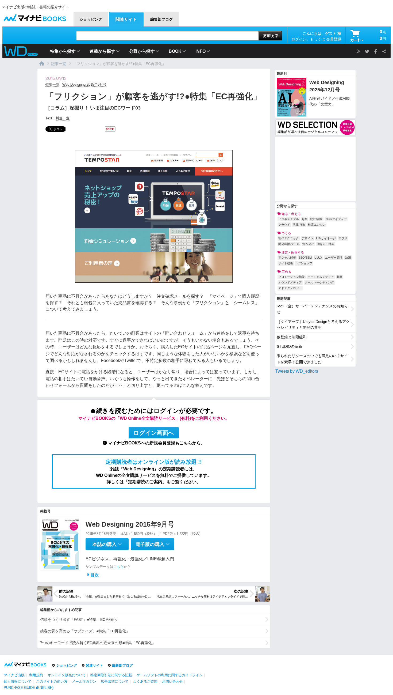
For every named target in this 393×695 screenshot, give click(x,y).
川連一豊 (63, 118)
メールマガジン (84, 681)
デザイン (307, 238)
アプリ (342, 238)
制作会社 (308, 243)
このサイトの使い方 (51, 681)
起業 (304, 219)
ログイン (298, 39)
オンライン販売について (67, 675)
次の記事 (241, 591)
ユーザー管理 (333, 257)
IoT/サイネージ (326, 238)
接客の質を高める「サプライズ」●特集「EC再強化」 (85, 631)
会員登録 (333, 39)
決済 (348, 257)
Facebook (375, 51)
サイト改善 (285, 263)
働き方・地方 (325, 243)
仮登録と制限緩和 (292, 337)
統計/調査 (316, 219)
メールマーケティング (319, 282)
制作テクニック (288, 238)
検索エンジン (317, 224)
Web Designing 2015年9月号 (84, 84)
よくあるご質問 (145, 681)
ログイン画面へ (153, 433)
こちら (118, 567)
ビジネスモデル (288, 219)
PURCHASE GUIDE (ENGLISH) (28, 688)
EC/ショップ (304, 263)
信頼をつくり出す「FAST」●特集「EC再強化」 (80, 619)
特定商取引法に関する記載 (111, 675)
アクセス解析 (287, 257)
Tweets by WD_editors (296, 371)
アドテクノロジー (290, 288)
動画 (339, 276)
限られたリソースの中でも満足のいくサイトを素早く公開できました (312, 359)
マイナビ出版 (14, 675)
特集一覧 (52, 84)
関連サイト (94, 665)
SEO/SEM (305, 257)
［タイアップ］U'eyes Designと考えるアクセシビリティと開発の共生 (313, 324)
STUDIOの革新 (289, 346)
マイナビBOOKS (34, 16)
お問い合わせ (172, 681)
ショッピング (66, 665)
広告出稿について (115, 681)
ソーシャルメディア (320, 276)
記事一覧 (58, 64)
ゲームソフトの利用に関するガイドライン (170, 675)
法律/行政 (299, 224)
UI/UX (318, 257)
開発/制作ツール (289, 243)
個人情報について (18, 681)
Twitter (367, 51)
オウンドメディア (290, 282)
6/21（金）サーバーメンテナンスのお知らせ (312, 309)
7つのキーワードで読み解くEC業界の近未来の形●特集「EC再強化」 (98, 643)
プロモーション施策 (291, 276)
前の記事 (66, 591)
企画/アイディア (336, 219)
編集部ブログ (122, 665)
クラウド (284, 224)
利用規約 (36, 675)
